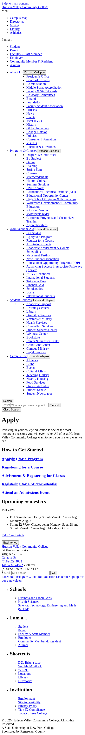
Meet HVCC (34, 121)
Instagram (21, 576)
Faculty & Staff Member (26, 54)
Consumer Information (41, 139)
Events (30, 117)
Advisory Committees (40, 95)
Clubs (30, 364)
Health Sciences (28, 601)
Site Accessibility (29, 702)
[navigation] (42, 11)
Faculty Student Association (44, 106)
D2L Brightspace (29, 662)
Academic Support (38, 304)
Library (15, 29)
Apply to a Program (39, 237)
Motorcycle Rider (37, 214)
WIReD (23, 670)
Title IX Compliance (31, 709)
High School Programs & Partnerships (51, 199)
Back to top (10, 542)
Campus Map (18, 18)
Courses (31, 173)
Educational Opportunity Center (47, 195)
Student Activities (37, 386)
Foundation (33, 102)
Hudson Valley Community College (25, 7)
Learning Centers (37, 308)
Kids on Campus (37, 210)
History (31, 124)
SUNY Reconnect (38, 274)
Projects (31, 109)
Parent (14, 50)
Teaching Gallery (37, 375)
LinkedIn (62, 576)
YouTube (49, 576)
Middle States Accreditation (44, 87)
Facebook (8, 576)
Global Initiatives (37, 128)
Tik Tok (37, 576)
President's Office (37, 76)
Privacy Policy (27, 706)
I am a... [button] (7, 39)
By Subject (33, 158)
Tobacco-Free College (32, 713)
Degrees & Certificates (41, 155)
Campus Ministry (37, 348)
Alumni (15, 65)
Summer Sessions (37, 184)
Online (30, 162)
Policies (31, 135)
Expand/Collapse (34, 72)
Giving (14, 25)
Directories (17, 21)
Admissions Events (38, 244)
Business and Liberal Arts (35, 598)
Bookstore (33, 337)
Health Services (36, 322)
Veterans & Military (39, 319)
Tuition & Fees (36, 281)
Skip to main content (15, 3)
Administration (36, 84)
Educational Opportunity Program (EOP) (53, 262)
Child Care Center (38, 345)
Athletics (15, 32)
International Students (40, 277)
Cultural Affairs (36, 371)
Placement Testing (38, 255)
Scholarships (34, 288)
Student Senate (36, 390)
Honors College (36, 180)
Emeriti (31, 98)
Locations (24, 673)
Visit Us (31, 143)
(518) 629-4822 (12, 561)
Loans (30, 292)
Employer (16, 57)
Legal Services (36, 352)
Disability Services (38, 315)
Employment (26, 698)
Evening (31, 166)
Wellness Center (36, 333)
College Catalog (36, 132)
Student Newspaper (39, 393)
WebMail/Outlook (30, 666)
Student (15, 46)
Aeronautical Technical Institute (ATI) (51, 192)
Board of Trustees (38, 80)
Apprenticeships (36, 225)
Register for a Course (40, 240)
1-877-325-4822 (12, 565)
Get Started (33, 233)
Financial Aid (35, 285)
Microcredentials (37, 177)
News (30, 113)
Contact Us (9, 557)
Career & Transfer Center (42, 341)
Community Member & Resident (31, 61)
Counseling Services (39, 326)
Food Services (35, 382)
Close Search (11, 409)
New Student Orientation (42, 259)
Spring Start (34, 169)
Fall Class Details (13, 535)
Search (7, 400)
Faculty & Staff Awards (41, 91)
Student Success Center (41, 330)
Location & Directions (40, 146)
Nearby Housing (37, 378)
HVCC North (35, 188)
